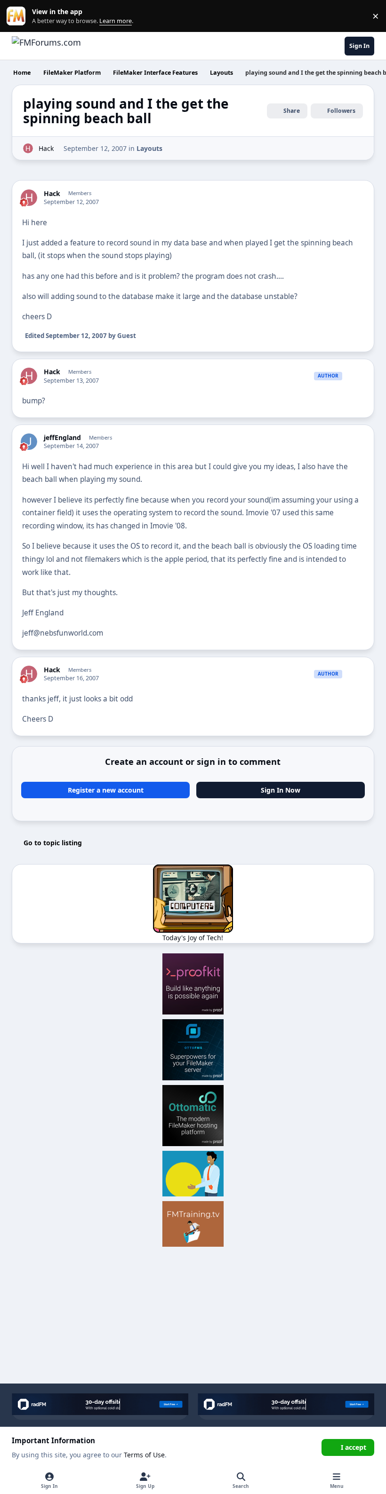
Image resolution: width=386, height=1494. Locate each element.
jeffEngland (62, 437)
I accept (353, 1447)
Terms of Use (144, 1454)
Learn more (18, 16)
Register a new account (106, 790)
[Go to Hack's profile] (28, 148)
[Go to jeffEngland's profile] (29, 441)
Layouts (149, 148)
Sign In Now (280, 790)
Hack (46, 148)
